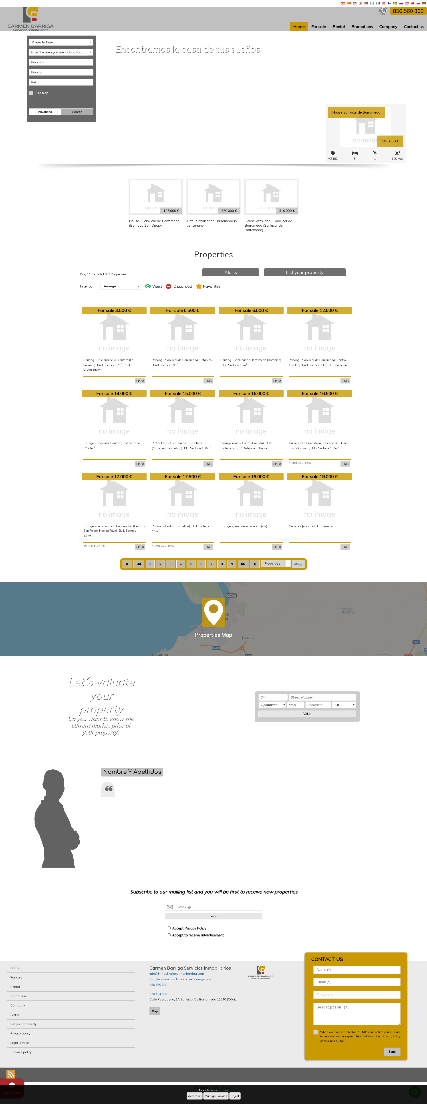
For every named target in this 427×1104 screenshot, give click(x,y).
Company (388, 26)
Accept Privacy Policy (189, 928)
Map (155, 1011)
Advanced (45, 112)
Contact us (414, 26)
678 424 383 (158, 994)
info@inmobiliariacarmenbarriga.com (176, 974)
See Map (42, 93)
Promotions (362, 26)
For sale (318, 26)
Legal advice (19, 1043)
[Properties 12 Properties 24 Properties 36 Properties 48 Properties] (276, 563)
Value (307, 714)
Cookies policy (21, 1052)
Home (299, 26)
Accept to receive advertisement (198, 935)
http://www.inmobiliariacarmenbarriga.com (180, 979)
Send (213, 916)
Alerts (230, 272)
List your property (305, 272)
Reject (235, 1096)
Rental (339, 26)
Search (77, 112)
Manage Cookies (216, 1096)
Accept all (194, 1096)
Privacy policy (20, 1033)
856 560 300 (158, 985)
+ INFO (140, 380)
